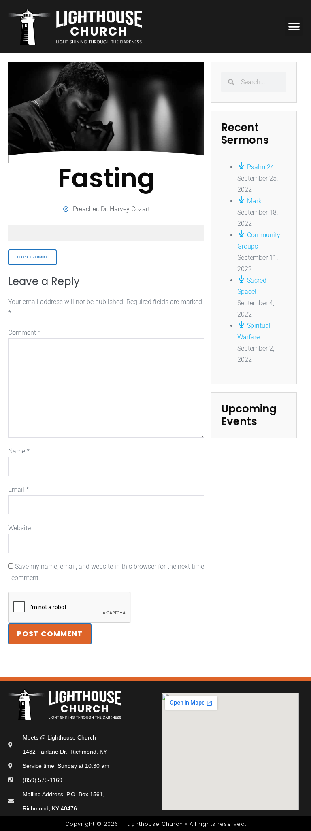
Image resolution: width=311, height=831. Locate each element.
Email (18, 489)
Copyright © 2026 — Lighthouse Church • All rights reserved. (155, 823)
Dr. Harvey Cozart (125, 209)
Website (19, 528)
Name (19, 451)
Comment (24, 332)
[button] (294, 26)
